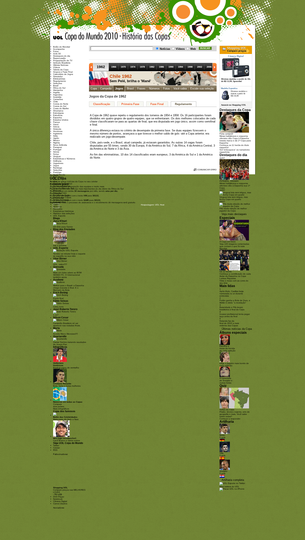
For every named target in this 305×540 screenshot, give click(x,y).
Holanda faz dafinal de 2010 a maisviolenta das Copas (229, 323)
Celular (56, 448)
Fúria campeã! (226, 134)
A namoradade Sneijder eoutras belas (226, 380)
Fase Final (157, 104)
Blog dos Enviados (64, 229)
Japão (56, 138)
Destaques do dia (61, 56)
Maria (56, 328)
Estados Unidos (60, 120)
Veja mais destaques (234, 214)
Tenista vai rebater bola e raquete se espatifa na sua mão (69, 255)
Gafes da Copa (227, 409)
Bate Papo (58, 177)
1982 (151, 67)
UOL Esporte (59, 216)
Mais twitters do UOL (229, 486)
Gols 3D (57, 54)
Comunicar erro (207, 170)
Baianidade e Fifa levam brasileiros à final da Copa (232, 308)
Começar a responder (230, 419)
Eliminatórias (59, 79)
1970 (123, 67)
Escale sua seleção (202, 88)
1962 (101, 67)
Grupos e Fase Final (63, 72)
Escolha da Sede (61, 195)
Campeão (106, 88)
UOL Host (159, 205)
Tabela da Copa (60, 69)
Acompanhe (59, 49)
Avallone (58, 279)
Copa (94, 88)
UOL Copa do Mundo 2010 (85, 37)
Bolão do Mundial (61, 47)
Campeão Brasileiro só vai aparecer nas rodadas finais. (67, 324)
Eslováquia (58, 113)
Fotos (166, 88)
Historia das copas (145, 37)
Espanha (57, 117)
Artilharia (57, 161)
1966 (113, 67)
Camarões (58, 99)
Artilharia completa (233, 479)
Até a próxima (59, 245)
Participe (57, 172)
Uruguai (57, 156)
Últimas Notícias (60, 65)
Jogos (119, 88)
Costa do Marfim (61, 108)
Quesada (58, 266)
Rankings (57, 168)
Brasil (130, 88)
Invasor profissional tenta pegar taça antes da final (235, 315)
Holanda (57, 129)
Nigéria (56, 143)
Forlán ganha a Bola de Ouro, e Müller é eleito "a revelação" (235, 301)
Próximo (214, 67)
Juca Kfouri (60, 221)
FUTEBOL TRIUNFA (229, 181)
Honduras (57, 131)
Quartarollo (59, 336)
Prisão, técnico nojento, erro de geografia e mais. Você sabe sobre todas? (235, 414)
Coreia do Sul (59, 106)
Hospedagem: (147, 205)
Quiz (55, 181)
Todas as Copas (61, 200)
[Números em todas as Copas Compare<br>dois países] (60, 400)
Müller (222, 435)
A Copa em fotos (227, 242)
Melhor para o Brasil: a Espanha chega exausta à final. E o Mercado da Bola (68, 287)
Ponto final (58, 298)
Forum (56, 179)
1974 (132, 67)
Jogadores (58, 163)
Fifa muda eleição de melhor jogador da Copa (233, 209)
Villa (221, 453)
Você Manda (59, 174)
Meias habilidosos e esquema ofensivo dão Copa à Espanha (234, 137)
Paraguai (57, 147)
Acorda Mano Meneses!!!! (65, 334)
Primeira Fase (130, 104)
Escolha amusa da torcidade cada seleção (227, 348)
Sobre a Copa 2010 (62, 184)
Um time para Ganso (63, 227)
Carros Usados (60, 503)
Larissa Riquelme (228, 278)
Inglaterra (57, 133)
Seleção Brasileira (61, 63)
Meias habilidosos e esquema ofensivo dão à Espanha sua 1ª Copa (235, 185)
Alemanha (58, 90)
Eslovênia (57, 115)
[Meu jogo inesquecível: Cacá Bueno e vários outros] (61, 436)
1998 (190, 67)
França (56, 122)
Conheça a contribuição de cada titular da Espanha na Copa (235, 275)
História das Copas (62, 197)
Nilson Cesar (60, 317)
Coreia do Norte (60, 104)
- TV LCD (57, 494)
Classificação (101, 104)
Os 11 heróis (226, 271)
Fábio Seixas (60, 300)
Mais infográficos (61, 409)
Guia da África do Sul (63, 188)
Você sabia (180, 88)
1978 (142, 67)
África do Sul (59, 88)
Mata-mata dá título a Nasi (65, 418)
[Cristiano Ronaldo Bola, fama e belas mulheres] (60, 382)
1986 (161, 67)
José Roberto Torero (65, 309)
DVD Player (58, 497)
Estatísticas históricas (63, 211)
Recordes (57, 209)
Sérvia (56, 152)
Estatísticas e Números (64, 159)
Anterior (91, 67)
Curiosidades (59, 202)
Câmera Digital (60, 501)
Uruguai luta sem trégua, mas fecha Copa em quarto (234, 198)
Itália (55, 136)
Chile (55, 101)
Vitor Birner (60, 258)
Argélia (56, 92)
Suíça (56, 154)
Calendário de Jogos (63, 74)
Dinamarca (58, 111)
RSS (55, 450)
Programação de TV (62, 60)
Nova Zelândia (60, 145)
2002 (199, 67)
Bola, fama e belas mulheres (67, 384)
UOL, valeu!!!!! (60, 264)
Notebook (57, 499)
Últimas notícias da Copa (237, 328)
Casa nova (58, 306)
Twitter (56, 445)
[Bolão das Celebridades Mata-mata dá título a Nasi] (54, 415)
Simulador (58, 76)
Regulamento (183, 104)
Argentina (57, 95)
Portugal (57, 149)
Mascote (57, 190)
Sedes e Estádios (61, 186)
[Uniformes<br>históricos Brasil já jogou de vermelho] (60, 361)
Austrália (57, 97)
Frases (141, 88)
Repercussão (59, 58)
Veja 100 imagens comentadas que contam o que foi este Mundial (234, 246)
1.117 (56, 315)
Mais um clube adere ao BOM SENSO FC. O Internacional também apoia (67, 274)
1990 (170, 67)
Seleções (57, 83)
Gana (56, 124)
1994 (180, 67)
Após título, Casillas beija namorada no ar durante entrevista (232, 293)
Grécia (56, 127)
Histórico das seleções (63, 213)
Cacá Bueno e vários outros (66, 439)
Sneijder (223, 471)
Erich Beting (60, 292)
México (56, 140)
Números (154, 88)
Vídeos (56, 67)
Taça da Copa (60, 193)
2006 (209, 67)
